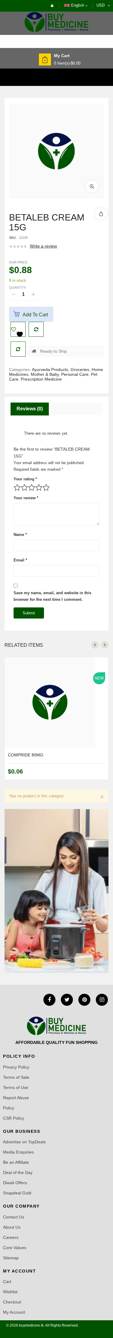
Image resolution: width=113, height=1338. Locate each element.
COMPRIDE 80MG (25, 755)
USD (100, 5)
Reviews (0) (30, 408)
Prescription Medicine (41, 379)
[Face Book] (49, 1000)
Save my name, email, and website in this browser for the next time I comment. (52, 596)
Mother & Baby (45, 374)
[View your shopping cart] (45, 59)
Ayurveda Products (50, 369)
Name (20, 534)
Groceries (80, 369)
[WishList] (18, 329)
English (77, 5)
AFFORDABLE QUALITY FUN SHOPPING (56, 1042)
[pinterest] (84, 1000)
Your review (26, 498)
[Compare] (18, 349)
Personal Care (75, 374)
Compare (36, 329)
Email (20, 560)
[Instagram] (102, 1000)
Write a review (43, 246)
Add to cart (35, 314)
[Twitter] (67, 1000)
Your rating (25, 479)
